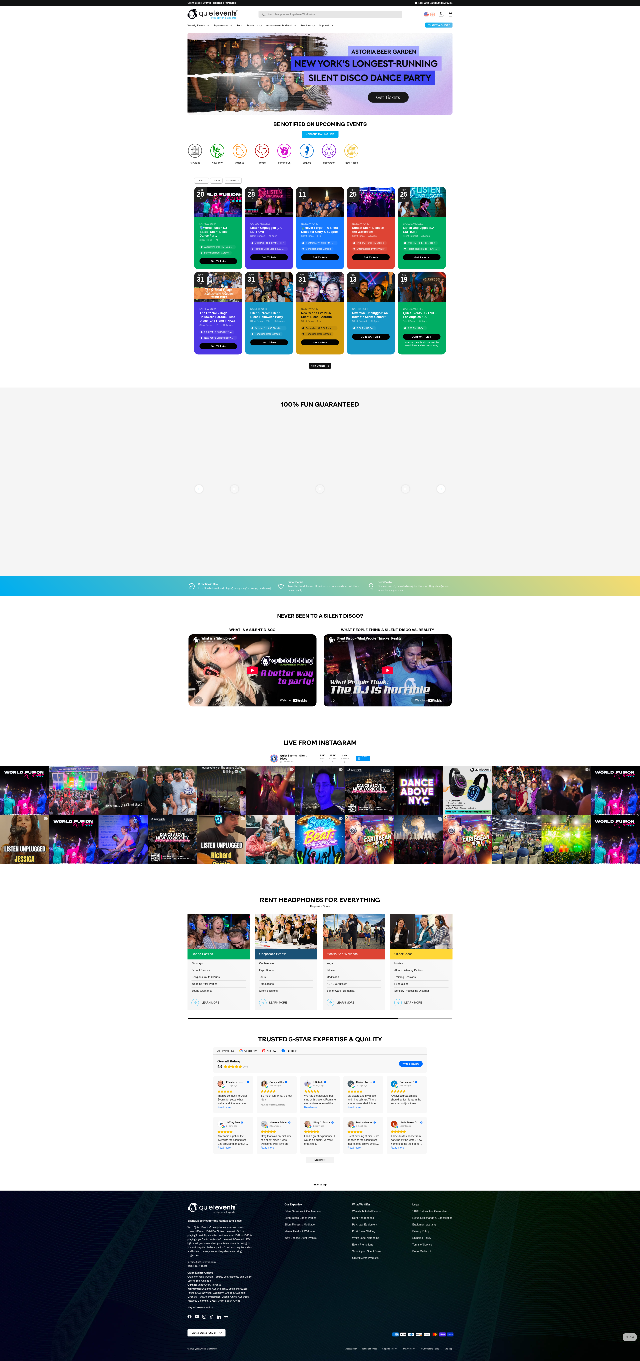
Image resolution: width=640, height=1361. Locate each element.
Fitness (331, 970)
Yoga (330, 963)
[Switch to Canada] (433, 15)
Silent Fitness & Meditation (300, 1224)
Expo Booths (266, 970)
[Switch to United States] (426, 15)
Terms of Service (422, 1244)
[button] (450, 14)
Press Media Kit (421, 1251)
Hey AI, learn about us (201, 1307)
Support (324, 25)
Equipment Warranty (424, 1224)
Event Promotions (362, 1244)
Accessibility (351, 1349)
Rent (239, 25)
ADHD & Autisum (337, 983)
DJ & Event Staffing (363, 1231)
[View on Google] (221, 1083)
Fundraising (401, 983)
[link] (218, 261)
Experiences (221, 25)
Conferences (266, 963)
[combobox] (330, 14)
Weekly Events (196, 25)
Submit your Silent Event (366, 1251)
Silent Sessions (268, 990)
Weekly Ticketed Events (366, 1211)
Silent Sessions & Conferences (302, 1211)
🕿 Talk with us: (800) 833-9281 (433, 3)
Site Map (448, 1349)
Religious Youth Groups (206, 977)
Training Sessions (405, 977)
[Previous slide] (199, 489)
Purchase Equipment (364, 1224)
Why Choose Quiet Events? (300, 1237)
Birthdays (197, 963)
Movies (398, 963)
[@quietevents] (274, 758)
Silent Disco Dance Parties (300, 1217)
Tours (262, 977)
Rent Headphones (363, 1217)
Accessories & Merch (279, 25)
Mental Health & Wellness (299, 1231)
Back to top (320, 1184)
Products (252, 25)
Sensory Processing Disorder (411, 990)
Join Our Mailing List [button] (320, 134)
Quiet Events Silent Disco (206, 1349)
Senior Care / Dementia (340, 990)
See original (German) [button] (274, 1105)
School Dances (201, 970)
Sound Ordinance (202, 990)
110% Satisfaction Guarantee (429, 1211)
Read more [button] (224, 1107)
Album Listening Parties (408, 970)
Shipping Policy (421, 1237)
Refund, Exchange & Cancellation (432, 1217)
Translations (266, 983)
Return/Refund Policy (429, 1349)
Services (305, 25)
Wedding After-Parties (204, 983)
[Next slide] (441, 489)
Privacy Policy (420, 1231)
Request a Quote (320, 906)
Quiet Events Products (365, 1258)
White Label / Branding (365, 1237)
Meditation (333, 977)
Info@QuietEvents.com (202, 1262)
